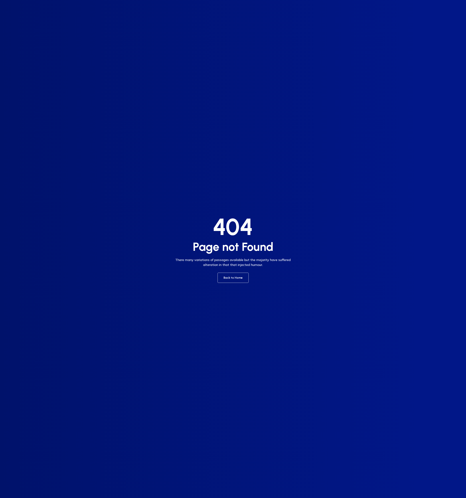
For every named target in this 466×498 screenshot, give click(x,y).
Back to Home (233, 277)
